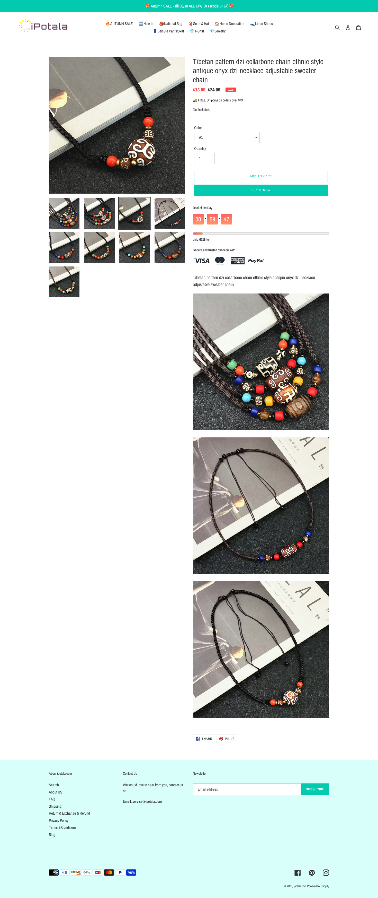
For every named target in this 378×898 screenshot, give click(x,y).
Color (198, 127)
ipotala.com (300, 886)
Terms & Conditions (62, 827)
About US (55, 792)
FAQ (52, 799)
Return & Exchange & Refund (69, 813)
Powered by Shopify (318, 886)
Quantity (200, 148)
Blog (52, 834)
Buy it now (261, 190)
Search (54, 785)
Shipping (55, 806)
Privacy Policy (58, 820)
